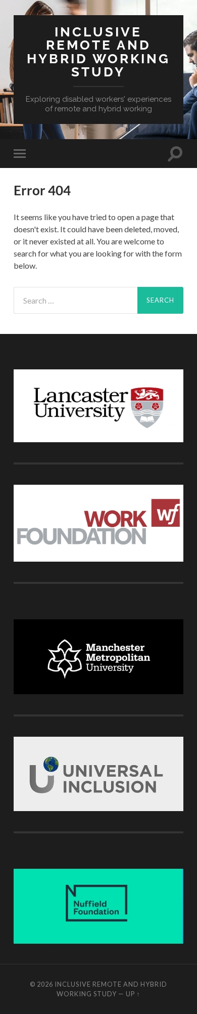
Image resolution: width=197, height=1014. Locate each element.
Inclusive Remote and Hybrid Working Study (98, 51)
